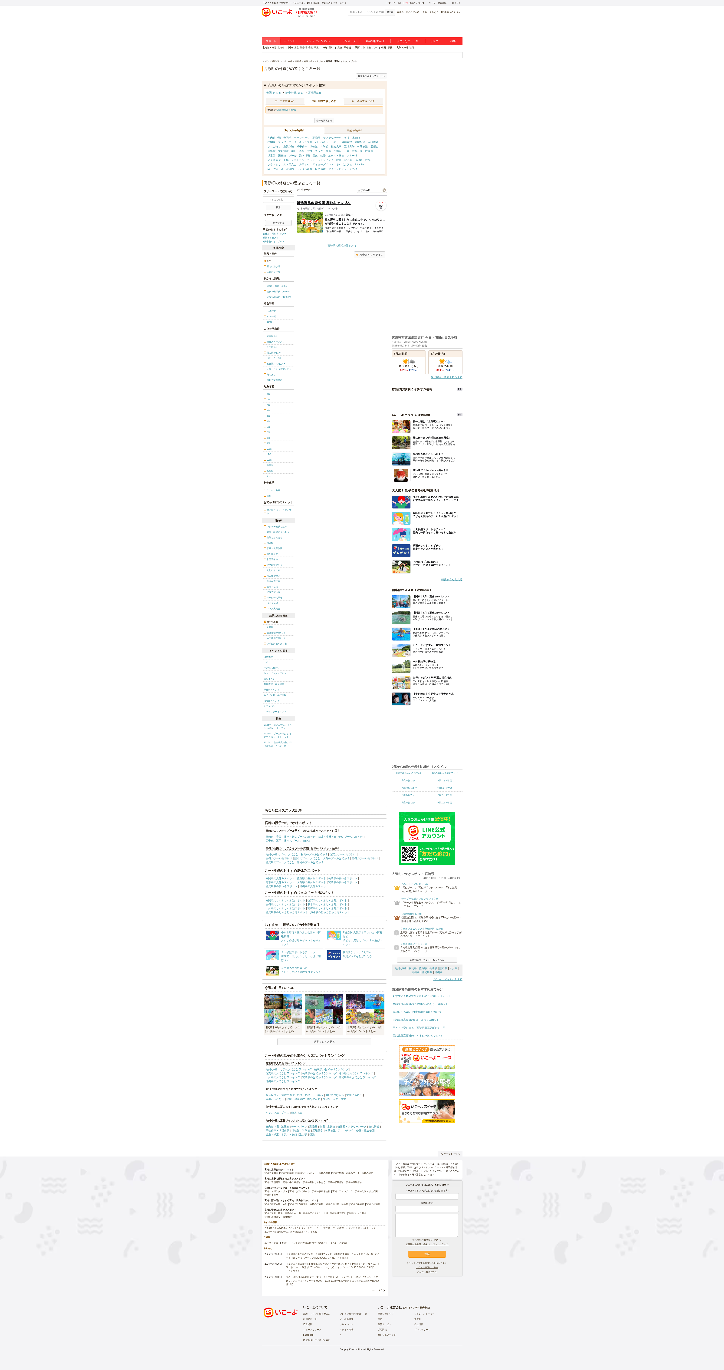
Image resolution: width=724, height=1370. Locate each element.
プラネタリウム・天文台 (282, 164)
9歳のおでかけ (444, 802)
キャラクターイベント (275, 711)
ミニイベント (270, 706)
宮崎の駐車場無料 (321, 1191)
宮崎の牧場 (338, 1173)
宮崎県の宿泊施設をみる (342, 245)
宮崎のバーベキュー (306, 1173)
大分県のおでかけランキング (283, 1077)
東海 (325, 47)
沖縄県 (439, 972)
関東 (290, 47)
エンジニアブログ (387, 1335)
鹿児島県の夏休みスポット (281, 886)
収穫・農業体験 (295, 1098)
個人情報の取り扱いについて (427, 1240)
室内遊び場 (274, 137)
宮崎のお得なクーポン (276, 1191)
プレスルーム (346, 1324)
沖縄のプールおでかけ (310, 862)
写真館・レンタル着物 (299, 168)
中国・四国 (387, 47)
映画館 (369, 151)
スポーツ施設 (333, 151)
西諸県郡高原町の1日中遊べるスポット (416, 1019)
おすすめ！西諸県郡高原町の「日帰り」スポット (422, 996)
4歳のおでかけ (409, 787)
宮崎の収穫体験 (336, 1182)
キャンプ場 (305, 142)
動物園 (316, 137)
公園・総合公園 (353, 151)
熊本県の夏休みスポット (280, 882)
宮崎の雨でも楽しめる (276, 1204)
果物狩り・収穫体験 (366, 142)
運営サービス (384, 1324)
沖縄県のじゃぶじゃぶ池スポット (330, 912)
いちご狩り (274, 146)
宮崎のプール (353, 1173)
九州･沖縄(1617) (294, 92)
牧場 (346, 137)
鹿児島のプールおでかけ (280, 862)
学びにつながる (335, 1095)
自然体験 (268, 657)
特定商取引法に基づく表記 (316, 1340)
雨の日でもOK (413, 12)
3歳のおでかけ (444, 780)
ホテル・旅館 (336, 155)
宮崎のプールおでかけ (365, 858)
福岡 (411, 47)
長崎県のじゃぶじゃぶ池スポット (285, 904)
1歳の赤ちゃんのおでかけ (445, 773)
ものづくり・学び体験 (275, 695)
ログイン (456, 3)
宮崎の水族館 (373, 1204)
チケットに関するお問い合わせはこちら (427, 1263)
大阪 (363, 47)
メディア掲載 (346, 1329)
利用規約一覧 (310, 1319)
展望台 (374, 146)
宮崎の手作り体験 (292, 1182)
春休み (400, 12)
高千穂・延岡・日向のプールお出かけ (288, 840)
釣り (336, 142)
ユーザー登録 (271, 1243)
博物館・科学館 (319, 146)
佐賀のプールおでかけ (343, 854)
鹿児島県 (427, 972)
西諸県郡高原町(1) (286, 110)
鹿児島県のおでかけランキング (357, 1077)
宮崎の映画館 (316, 1204)
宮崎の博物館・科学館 (337, 1204)
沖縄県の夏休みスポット (314, 886)
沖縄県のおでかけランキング (283, 1081)
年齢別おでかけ (375, 41)
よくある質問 (346, 1319)
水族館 (356, 137)
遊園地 (287, 137)
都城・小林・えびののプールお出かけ (340, 836)
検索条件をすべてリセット (371, 76)
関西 (357, 47)
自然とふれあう (275, 1098)
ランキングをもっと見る (447, 979)
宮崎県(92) (314, 92)
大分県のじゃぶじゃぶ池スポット (285, 908)
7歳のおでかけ (444, 795)
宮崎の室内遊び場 (298, 1204)
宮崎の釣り (324, 1173)
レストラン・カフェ (303, 159)
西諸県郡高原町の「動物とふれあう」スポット (420, 1003)
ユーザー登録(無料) (438, 3)
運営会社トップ (385, 1313)
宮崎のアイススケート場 (315, 1213)
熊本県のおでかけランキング (356, 1073)
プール (293, 155)
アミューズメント (323, 164)
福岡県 (413, 968)
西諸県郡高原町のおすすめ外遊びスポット (418, 1035)
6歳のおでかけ (409, 795)
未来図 (417, 1319)
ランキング (349, 41)
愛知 (331, 47)
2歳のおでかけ (409, 780)
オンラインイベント (318, 41)
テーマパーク (302, 137)
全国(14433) (273, 92)
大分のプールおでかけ (336, 858)
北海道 (281, 47)
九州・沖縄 (402, 47)
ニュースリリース (312, 1329)
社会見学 (336, 146)
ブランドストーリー (424, 1313)
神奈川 (303, 47)
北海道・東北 (269, 47)
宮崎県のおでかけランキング (319, 1077)
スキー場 (352, 155)
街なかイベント (272, 700)
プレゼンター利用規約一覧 (353, 1313)
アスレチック (315, 151)
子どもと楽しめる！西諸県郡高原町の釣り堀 (419, 1027)
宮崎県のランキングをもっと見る (427, 959)
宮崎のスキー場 (293, 1213)
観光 (367, 159)
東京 (296, 47)
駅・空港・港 (275, 168)
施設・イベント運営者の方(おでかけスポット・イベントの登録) (314, 1243)
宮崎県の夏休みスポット (342, 882)
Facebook (308, 1335)
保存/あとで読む (417, 3)
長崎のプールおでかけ (279, 858)
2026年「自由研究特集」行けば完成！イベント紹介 (278, 744)
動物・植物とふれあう (310, 1095)
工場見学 (349, 146)
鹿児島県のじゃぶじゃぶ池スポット (287, 912)
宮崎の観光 (367, 1173)
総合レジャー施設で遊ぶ (280, 1095)
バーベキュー (323, 142)
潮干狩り (302, 146)
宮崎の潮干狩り (338, 1213)
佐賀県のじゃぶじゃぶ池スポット (327, 900)
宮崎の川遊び (271, 1195)
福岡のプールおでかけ (314, 854)
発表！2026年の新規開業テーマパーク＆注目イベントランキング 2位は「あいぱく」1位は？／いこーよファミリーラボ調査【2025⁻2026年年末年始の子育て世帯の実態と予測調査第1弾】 (332, 1281)
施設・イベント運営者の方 (316, 1313)
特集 (453, 41)
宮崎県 (416, 972)
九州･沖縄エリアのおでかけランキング (289, 1069)
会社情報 (418, 1324)
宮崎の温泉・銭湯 (274, 1213)
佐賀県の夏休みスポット (311, 878)
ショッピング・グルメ (275, 673)
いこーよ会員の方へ (427, 1271)
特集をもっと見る (451, 579)
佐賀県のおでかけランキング (283, 1073)
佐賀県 (423, 968)
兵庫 (375, 47)
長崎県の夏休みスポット (342, 878)
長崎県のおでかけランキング (319, 1073)
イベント (289, 41)
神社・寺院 (297, 151)
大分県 (453, 968)
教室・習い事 (344, 159)
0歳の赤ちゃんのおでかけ (409, 773)
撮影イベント (270, 678)
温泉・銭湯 (319, 155)
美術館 (271, 151)
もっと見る (377, 1290)
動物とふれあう (431, 12)
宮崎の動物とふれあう (314, 1182)
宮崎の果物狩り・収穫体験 (278, 1217)
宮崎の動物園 (287, 1173)
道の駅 (359, 159)
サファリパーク (332, 137)
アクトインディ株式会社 (416, 1307)
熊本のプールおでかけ (307, 858)
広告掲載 (307, 1324)
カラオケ (304, 164)
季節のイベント (272, 689)
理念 (380, 1319)
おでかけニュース (407, 41)
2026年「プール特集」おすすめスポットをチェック (278, 735)
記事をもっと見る (324, 1041)
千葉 (310, 47)
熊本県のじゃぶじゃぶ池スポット (327, 904)
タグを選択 (278, 223)
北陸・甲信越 (344, 47)
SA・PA (359, 164)
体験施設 (362, 146)
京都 (369, 47)
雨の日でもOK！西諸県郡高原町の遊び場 (417, 1011)
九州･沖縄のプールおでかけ (282, 854)
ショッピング (326, 159)
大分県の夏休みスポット (311, 882)
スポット (271, 41)
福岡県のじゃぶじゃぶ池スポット (285, 900)
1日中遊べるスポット (451, 12)
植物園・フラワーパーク (282, 142)
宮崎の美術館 (357, 1204)
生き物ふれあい (272, 668)
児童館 (271, 155)
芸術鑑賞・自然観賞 (274, 684)
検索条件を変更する (371, 254)
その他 (353, 168)
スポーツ (268, 662)
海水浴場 (304, 155)
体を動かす (313, 1098)
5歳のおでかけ (444, 787)
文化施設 (283, 151)
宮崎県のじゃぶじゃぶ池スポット (327, 908)
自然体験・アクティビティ (331, 168)
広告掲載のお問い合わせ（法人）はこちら (427, 1244)
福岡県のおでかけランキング (331, 1069)
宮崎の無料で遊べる (299, 1191)
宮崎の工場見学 (272, 1182)
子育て (434, 41)
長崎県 (433, 968)
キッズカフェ (344, 164)
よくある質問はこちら (427, 1267)
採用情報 (382, 1329)
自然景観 (346, 142)
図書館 (282, 155)
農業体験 (288, 146)
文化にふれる (354, 1095)
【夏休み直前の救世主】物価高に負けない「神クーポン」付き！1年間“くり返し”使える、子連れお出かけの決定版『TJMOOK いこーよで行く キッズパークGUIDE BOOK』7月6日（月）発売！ (333, 1267)
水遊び (327, 1098)
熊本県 (443, 968)
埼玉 (316, 47)
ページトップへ (452, 1154)
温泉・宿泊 (339, 1098)
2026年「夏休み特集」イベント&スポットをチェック (278, 726)
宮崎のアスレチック (342, 1191)
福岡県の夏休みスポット (280, 878)
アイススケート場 (278, 159)
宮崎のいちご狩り (357, 1213)
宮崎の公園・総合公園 (366, 1191)
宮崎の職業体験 (354, 1182)
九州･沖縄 (400, 968)
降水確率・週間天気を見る (446, 377)
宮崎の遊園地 (271, 1173)
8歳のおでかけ (409, 802)
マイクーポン (395, 3)
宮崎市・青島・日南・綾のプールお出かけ (291, 836)
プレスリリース (422, 1329)
